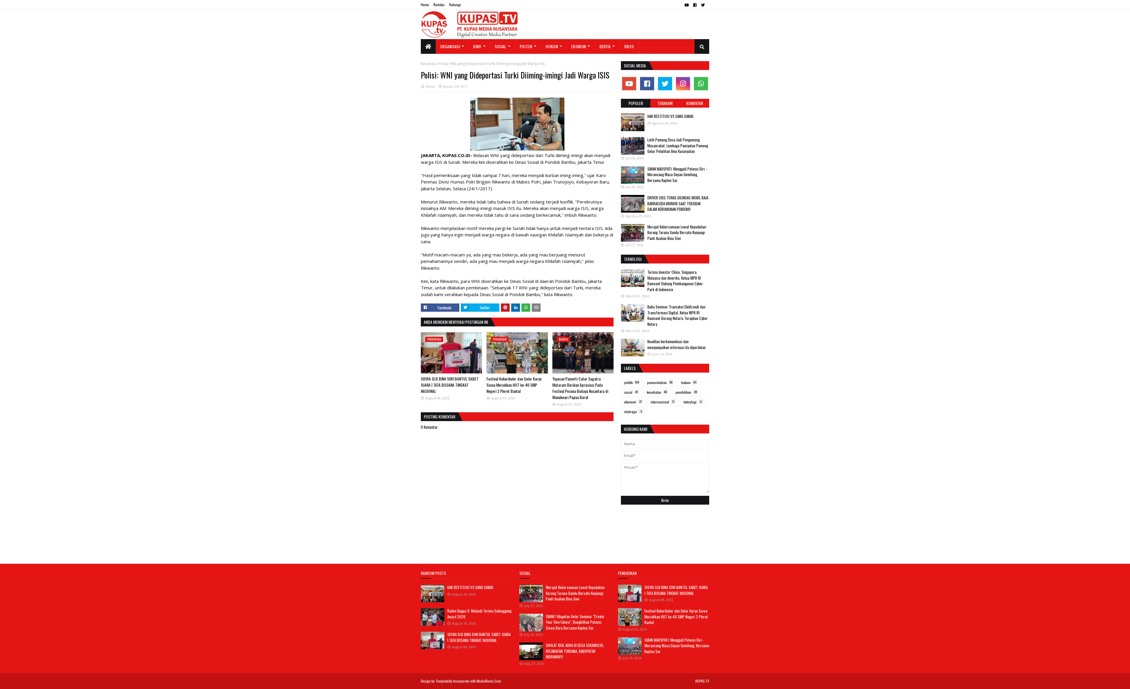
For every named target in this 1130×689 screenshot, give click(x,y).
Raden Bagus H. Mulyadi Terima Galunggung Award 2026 (479, 614)
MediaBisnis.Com (489, 680)
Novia (430, 86)
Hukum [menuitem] (552, 46)
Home (425, 4)
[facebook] (695, 5)
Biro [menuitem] (477, 46)
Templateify (444, 680)
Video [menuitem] (629, 46)
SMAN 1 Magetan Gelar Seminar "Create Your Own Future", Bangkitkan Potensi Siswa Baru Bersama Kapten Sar (575, 622)
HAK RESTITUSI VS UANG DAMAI (670, 116)
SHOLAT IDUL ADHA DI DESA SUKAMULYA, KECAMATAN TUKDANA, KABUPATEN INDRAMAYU (575, 651)
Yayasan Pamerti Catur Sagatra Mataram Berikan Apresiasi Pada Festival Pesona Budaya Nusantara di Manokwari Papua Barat (580, 388)
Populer (636, 103)
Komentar (694, 103)
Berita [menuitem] (605, 46)
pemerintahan (659, 382)
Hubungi (455, 4)
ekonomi (633, 401)
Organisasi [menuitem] (450, 46)
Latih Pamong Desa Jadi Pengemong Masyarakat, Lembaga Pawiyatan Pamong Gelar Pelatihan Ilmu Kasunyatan (677, 145)
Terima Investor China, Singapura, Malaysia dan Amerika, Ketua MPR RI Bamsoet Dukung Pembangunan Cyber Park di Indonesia (675, 280)
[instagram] (683, 83)
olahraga (633, 411)
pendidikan (686, 392)
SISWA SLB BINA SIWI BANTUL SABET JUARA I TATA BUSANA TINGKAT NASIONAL (449, 385)
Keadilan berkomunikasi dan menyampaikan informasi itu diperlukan (676, 344)
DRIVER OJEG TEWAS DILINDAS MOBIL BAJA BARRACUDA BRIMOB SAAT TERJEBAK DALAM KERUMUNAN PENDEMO (677, 203)
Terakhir (665, 103)
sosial (631, 392)
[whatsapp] (701, 83)
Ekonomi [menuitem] (578, 46)
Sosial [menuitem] (500, 46)
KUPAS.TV (702, 680)
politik (631, 382)
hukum (688, 382)
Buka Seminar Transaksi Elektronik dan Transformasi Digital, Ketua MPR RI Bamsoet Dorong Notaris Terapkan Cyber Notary (677, 315)
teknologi (693, 401)
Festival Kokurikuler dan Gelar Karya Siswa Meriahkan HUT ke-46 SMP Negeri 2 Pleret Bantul (513, 385)
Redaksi (439, 4)
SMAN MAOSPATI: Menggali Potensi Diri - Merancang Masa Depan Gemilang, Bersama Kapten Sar (677, 174)
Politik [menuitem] (526, 46)
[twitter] (702, 5)
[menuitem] (428, 46)
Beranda (428, 63)
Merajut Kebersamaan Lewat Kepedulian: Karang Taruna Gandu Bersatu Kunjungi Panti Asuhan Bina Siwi (677, 232)
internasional (662, 401)
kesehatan (657, 392)
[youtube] (686, 5)
